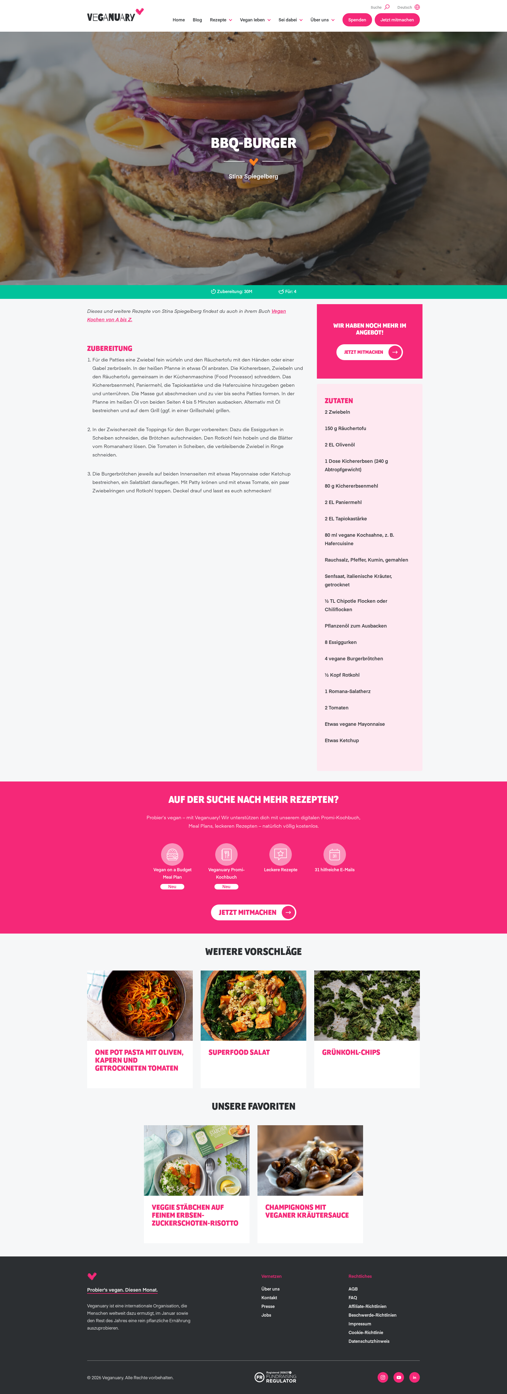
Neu (172, 886)
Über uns (320, 19)
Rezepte (218, 19)
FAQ (353, 1297)
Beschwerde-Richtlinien (373, 1315)
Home (179, 19)
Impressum (360, 1323)
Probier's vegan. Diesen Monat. (122, 1289)
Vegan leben (252, 19)
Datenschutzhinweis (369, 1341)
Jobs (266, 1315)
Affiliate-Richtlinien (368, 1306)
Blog (197, 19)
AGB (353, 1289)
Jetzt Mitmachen (363, 352)
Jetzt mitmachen (397, 19)
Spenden (357, 19)
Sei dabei (288, 19)
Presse (268, 1306)
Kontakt (269, 1297)
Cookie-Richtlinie (366, 1332)
